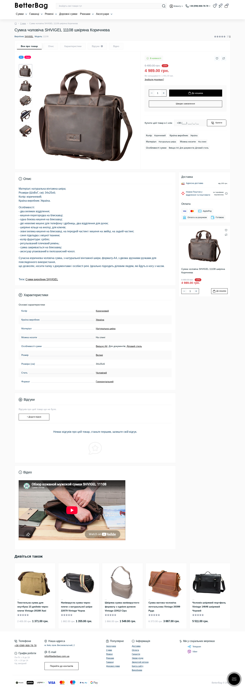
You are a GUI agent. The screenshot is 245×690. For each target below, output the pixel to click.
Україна (100, 319)
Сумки (20, 14)
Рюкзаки (85, 14)
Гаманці (34, 14)
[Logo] (31, 6)
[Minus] (151, 93)
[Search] (164, 6)
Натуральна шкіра (106, 328)
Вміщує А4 (101, 346)
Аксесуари (103, 14)
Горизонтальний (105, 381)
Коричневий (102, 310)
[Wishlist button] (217, 58)
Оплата (135, 650)
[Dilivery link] (226, 193)
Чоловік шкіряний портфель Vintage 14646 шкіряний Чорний (209, 606)
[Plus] (163, 93)
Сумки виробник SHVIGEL (42, 279)
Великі (99, 355)
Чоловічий (101, 372)
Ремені (49, 14)
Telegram (196, 646)
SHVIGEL (29, 36)
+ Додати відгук (34, 417)
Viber (194, 651)
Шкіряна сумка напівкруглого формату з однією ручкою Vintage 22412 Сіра (122, 606)
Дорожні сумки (68, 14)
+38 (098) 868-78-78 (25, 645)
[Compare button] (223, 58)
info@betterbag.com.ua (56, 656)
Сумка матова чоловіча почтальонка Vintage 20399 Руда (164, 606)
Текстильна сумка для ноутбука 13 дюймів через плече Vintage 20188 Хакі (32, 606)
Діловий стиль (134, 346)
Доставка (136, 646)
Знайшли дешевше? (154, 79)
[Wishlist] (18, 599)
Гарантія (136, 654)
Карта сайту (137, 666)
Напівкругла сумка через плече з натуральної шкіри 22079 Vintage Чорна (76, 606)
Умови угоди (137, 658)
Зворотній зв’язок (140, 662)
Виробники (137, 670)
